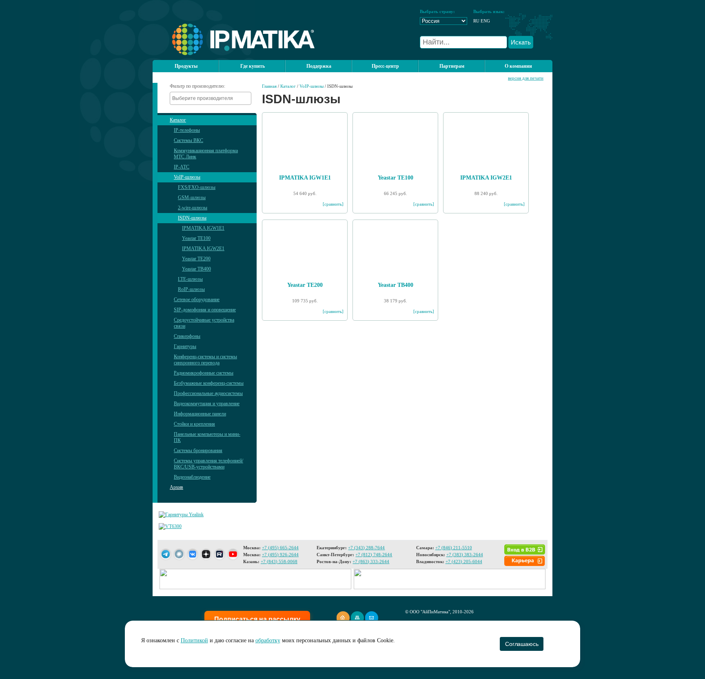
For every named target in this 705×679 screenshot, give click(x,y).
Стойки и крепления (194, 424)
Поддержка (318, 66)
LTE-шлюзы (190, 279)
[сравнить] (333, 204)
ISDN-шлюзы (192, 218)
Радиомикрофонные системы (203, 373)
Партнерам (451, 66)
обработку (267, 640)
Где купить (252, 66)
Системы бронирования (198, 450)
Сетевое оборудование (196, 299)
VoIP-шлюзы (187, 177)
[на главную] (234, 53)
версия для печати (525, 77)
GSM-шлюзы (192, 197)
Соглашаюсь (521, 644)
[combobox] (210, 98)
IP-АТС (181, 167)
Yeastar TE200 (196, 259)
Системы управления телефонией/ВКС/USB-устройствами (208, 464)
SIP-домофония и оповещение (205, 310)
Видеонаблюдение (192, 477)
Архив (176, 487)
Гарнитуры (185, 346)
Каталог (178, 120)
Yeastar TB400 (196, 269)
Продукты (186, 66)
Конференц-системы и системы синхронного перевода (205, 360)
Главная (269, 86)
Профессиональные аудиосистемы (208, 393)
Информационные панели (200, 414)
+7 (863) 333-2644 (370, 561)
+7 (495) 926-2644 (280, 554)
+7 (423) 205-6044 (464, 561)
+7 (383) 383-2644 (464, 554)
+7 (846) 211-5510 (453, 547)
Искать (521, 42)
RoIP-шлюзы (191, 289)
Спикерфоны (187, 336)
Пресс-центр (385, 66)
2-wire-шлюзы (192, 208)
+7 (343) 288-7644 (366, 547)
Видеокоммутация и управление (206, 403)
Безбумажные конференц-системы (209, 383)
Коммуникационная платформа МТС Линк (206, 154)
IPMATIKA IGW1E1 (203, 228)
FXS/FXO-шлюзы (196, 187)
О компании (518, 66)
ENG (485, 20)
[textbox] (212, 98)
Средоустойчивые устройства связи (204, 323)
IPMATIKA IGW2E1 (203, 248)
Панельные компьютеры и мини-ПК (207, 437)
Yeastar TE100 (196, 238)
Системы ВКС (188, 140)
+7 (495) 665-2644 (280, 547)
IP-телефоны (187, 130)
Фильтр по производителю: (197, 86)
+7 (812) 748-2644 (373, 554)
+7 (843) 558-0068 (279, 561)
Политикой (194, 640)
